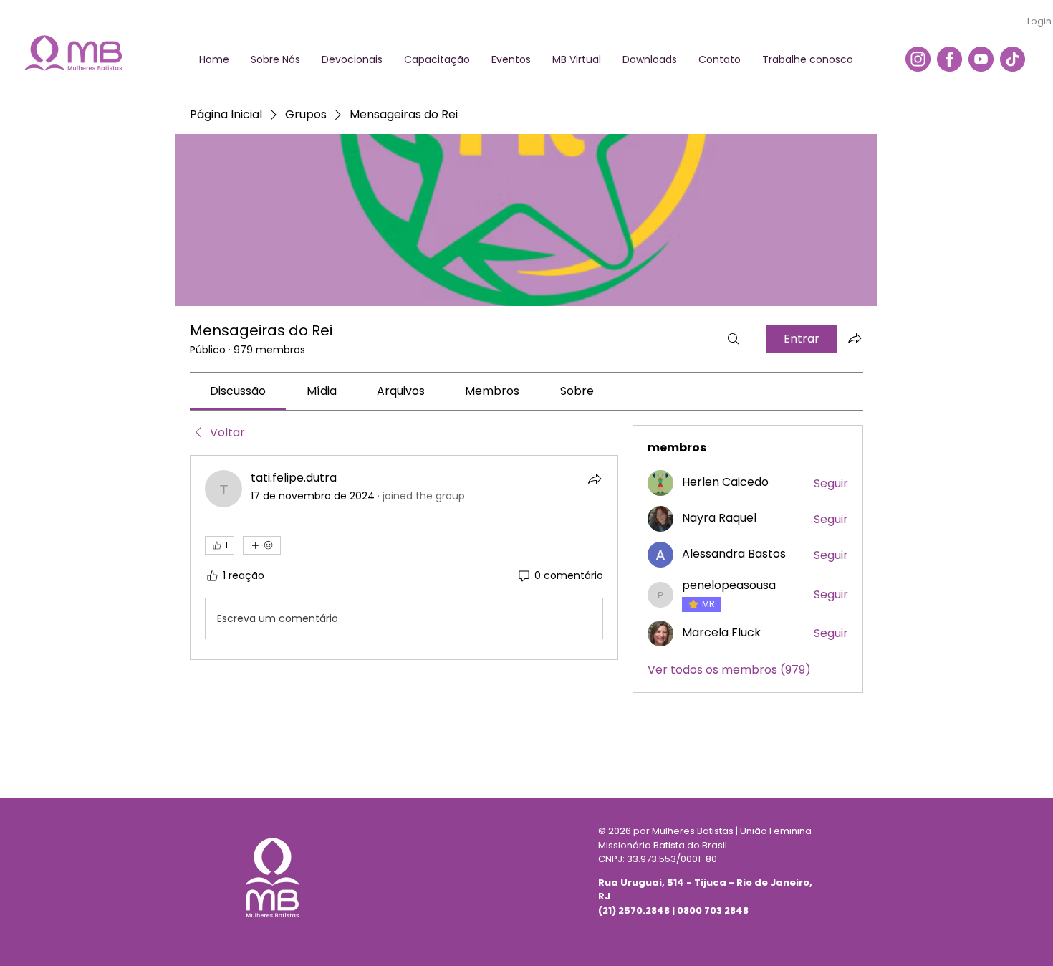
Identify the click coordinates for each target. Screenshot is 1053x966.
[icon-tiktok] (1012, 59)
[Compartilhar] (594, 478)
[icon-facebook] (949, 59)
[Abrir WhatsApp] (1017, 930)
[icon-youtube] (981, 59)
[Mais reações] (262, 545)
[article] (404, 557)
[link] (238, 391)
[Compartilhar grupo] (854, 338)
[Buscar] (733, 339)
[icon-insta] (918, 59)
